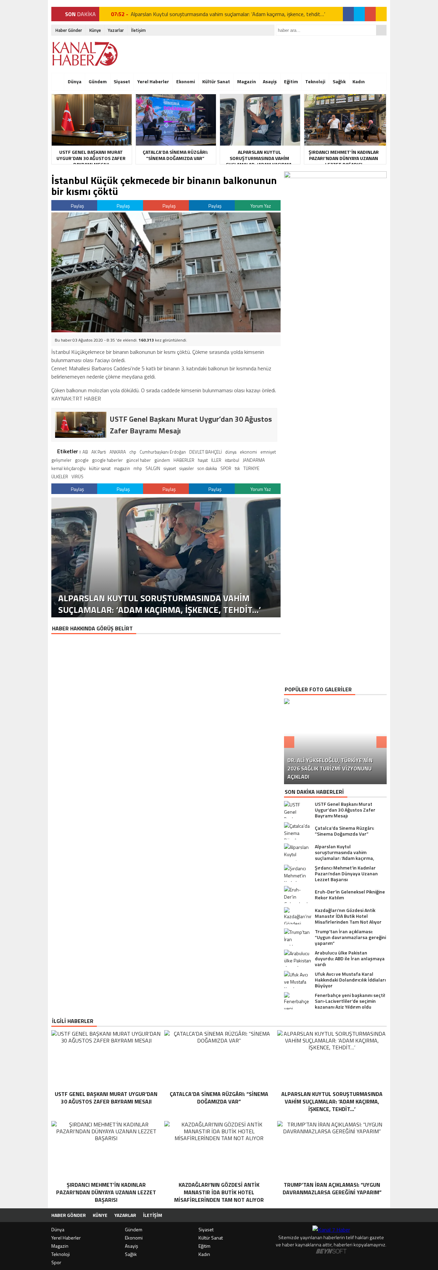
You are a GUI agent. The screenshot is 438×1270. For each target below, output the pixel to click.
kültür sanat (100, 468)
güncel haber (138, 460)
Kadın (358, 81)
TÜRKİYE (251, 468)
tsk (237, 468)
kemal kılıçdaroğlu (68, 468)
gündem (162, 460)
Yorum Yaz (260, 205)
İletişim (138, 30)
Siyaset (122, 81)
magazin (122, 468)
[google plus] (370, 14)
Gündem (98, 81)
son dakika (207, 468)
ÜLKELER (59, 476)
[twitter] (359, 14)
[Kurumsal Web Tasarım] (331, 1251)
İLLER (216, 460)
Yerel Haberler (153, 81)
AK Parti (98, 451)
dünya (230, 451)
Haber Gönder (68, 30)
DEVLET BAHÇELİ (205, 451)
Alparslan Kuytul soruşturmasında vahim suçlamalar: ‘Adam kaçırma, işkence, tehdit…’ (228, 14)
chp (132, 451)
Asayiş (270, 81)
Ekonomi (185, 81)
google (82, 460)
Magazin (246, 81)
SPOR (225, 468)
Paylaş (77, 205)
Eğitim (291, 81)
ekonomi (248, 451)
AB (85, 451)
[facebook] (348, 14)
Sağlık (339, 81)
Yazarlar (116, 30)
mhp (137, 468)
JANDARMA (254, 460)
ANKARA (118, 451)
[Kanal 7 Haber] (85, 53)
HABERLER (183, 460)
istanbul (232, 460)
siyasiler (186, 468)
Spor (56, 1262)
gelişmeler (61, 460)
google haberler (107, 460)
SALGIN (152, 468)
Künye (95, 30)
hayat (203, 460)
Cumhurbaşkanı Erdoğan (163, 451)
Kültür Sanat (216, 81)
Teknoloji (315, 81)
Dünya (74, 81)
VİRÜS (77, 476)
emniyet (268, 451)
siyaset (170, 468)
